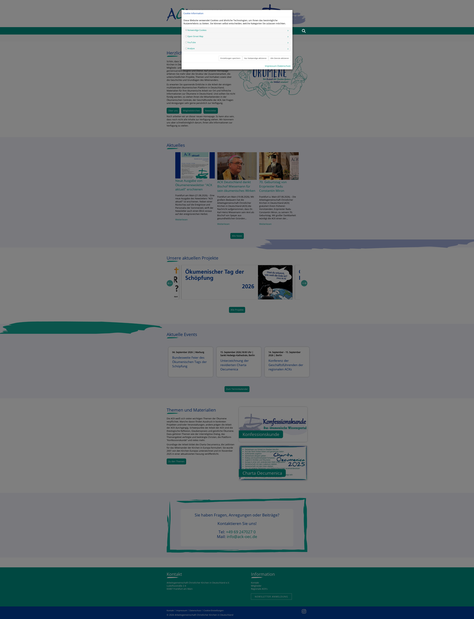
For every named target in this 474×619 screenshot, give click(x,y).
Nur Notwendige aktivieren (255, 58)
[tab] (237, 30)
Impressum (271, 66)
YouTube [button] (191, 42)
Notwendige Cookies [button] (197, 30)
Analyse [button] (191, 48)
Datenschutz (284, 66)
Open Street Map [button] (195, 36)
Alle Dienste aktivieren (279, 58)
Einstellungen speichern (230, 58)
